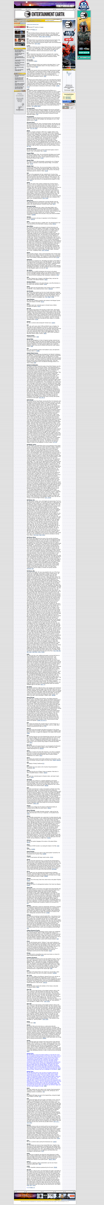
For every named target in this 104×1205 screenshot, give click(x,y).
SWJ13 (32, 219)
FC (43, 763)
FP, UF (55, 442)
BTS (54, 204)
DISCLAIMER (54, 1201)
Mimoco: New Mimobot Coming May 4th (19, 70)
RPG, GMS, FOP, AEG (44, 36)
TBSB (55, 1167)
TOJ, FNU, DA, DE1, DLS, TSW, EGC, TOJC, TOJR (44, 651)
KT (27, 903)
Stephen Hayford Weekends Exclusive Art (20, 57)
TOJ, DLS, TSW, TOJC (39, 535)
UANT (53, 322)
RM (34, 1022)
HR (55, 50)
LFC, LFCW (48, 497)
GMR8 (44, 853)
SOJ (41, 755)
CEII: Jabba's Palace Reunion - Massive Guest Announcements (19, 51)
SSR (36, 120)
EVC (31, 180)
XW (58, 845)
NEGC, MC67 (52, 1159)
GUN (42, 955)
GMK (28, 733)
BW (37, 67)
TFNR (47, 912)
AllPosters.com (69, 85)
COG (58, 1138)
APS (28, 814)
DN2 (59, 1069)
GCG (39, 306)
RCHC (54, 224)
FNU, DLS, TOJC (31, 1185)
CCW (45, 151)
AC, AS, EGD (34, 128)
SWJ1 (49, 808)
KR (35, 362)
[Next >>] (34, 29)
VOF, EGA (46, 1001)
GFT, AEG (37, 43)
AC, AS (29, 146)
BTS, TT (43, 684)
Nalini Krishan (68, 97)
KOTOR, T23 (30, 568)
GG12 (42, 301)
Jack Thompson (69, 98)
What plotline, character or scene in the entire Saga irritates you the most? (20, 84)
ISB (38, 336)
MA (51, 968)
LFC (58, 275)
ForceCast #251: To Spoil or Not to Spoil (19, 60)
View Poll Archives (20, 109)
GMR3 (44, 1038)
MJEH (45, 772)
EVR (58, 257)
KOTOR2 (54, 869)
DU (33, 57)
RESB (53, 695)
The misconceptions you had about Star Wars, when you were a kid (19, 87)
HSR (50, 950)
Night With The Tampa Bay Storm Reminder (19, 54)
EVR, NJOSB (45, 250)
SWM (38, 350)
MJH (45, 284)
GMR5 (46, 876)
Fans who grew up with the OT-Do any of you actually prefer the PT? (19, 78)
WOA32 (50, 288)
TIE (40, 1096)
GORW (33, 214)
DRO (45, 333)
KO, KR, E (41, 397)
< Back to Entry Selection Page (33, 24)
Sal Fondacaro (68, 96)
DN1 (38, 987)
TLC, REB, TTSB (50, 297)
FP (45, 726)
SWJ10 (41, 748)
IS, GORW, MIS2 (36, 106)
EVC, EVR (45, 198)
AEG (36, 61)
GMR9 (33, 849)
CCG (51, 857)
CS (47, 268)
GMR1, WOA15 (56, 760)
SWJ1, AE (35, 803)
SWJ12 (45, 982)
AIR (45, 76)
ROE (46, 279)
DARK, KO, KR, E (42, 720)
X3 (37, 114)
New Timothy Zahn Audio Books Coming (19, 63)
